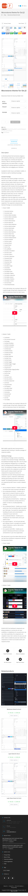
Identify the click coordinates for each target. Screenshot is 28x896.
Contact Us (11, 886)
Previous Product (7, 23)
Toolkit (4, 107)
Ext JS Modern (19, 707)
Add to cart (15, 122)
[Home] (1, 15)
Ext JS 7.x (16, 129)
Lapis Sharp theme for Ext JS (14, 798)
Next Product (21, 23)
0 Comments (11, 841)
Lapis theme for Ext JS (14, 753)
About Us (5, 886)
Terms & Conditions (8, 859)
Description (14, 141)
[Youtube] (12, 878)
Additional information (14, 145)
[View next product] (25, 23)
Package (4, 112)
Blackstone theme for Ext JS (14, 709)
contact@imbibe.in (11, 832)
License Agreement (8, 861)
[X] (4, 878)
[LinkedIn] (8, 878)
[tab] (14, 141)
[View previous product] (2, 23)
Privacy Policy (7, 855)
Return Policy (7, 857)
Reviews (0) (14, 148)
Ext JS (8, 129)
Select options (14, 715)
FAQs (5, 863)
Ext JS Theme (9, 130)
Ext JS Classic (21, 129)
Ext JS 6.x (12, 129)
